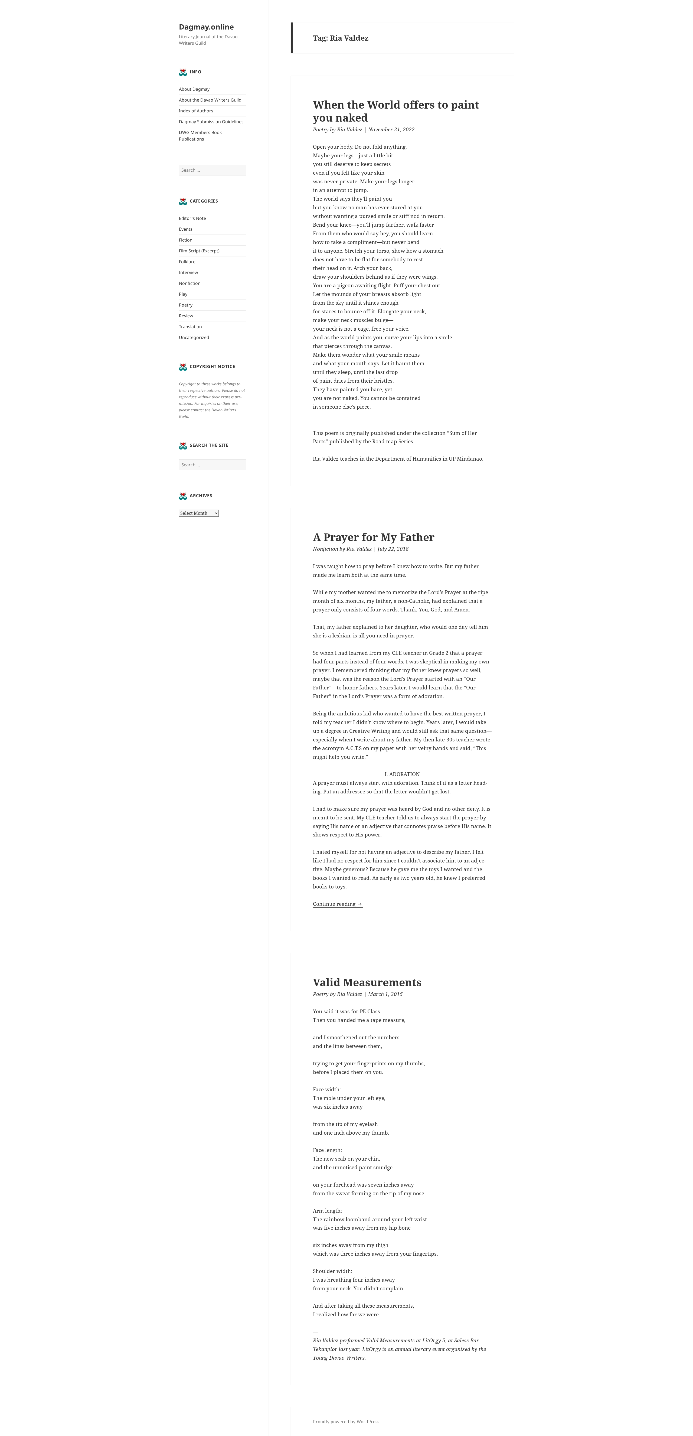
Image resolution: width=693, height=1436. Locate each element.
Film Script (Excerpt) (199, 251)
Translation (190, 327)
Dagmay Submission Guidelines (211, 122)
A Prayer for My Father (373, 537)
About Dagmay (194, 89)
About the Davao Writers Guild (210, 100)
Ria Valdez (349, 129)
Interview (188, 272)
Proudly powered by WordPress (346, 1422)
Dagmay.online (206, 27)
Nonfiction (190, 283)
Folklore (187, 262)
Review (186, 316)
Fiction (185, 240)
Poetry (185, 305)
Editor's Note (192, 218)
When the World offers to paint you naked (396, 111)
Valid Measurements (367, 982)
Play (183, 294)
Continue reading (338, 903)
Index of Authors (196, 111)
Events (185, 229)
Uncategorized (194, 337)
